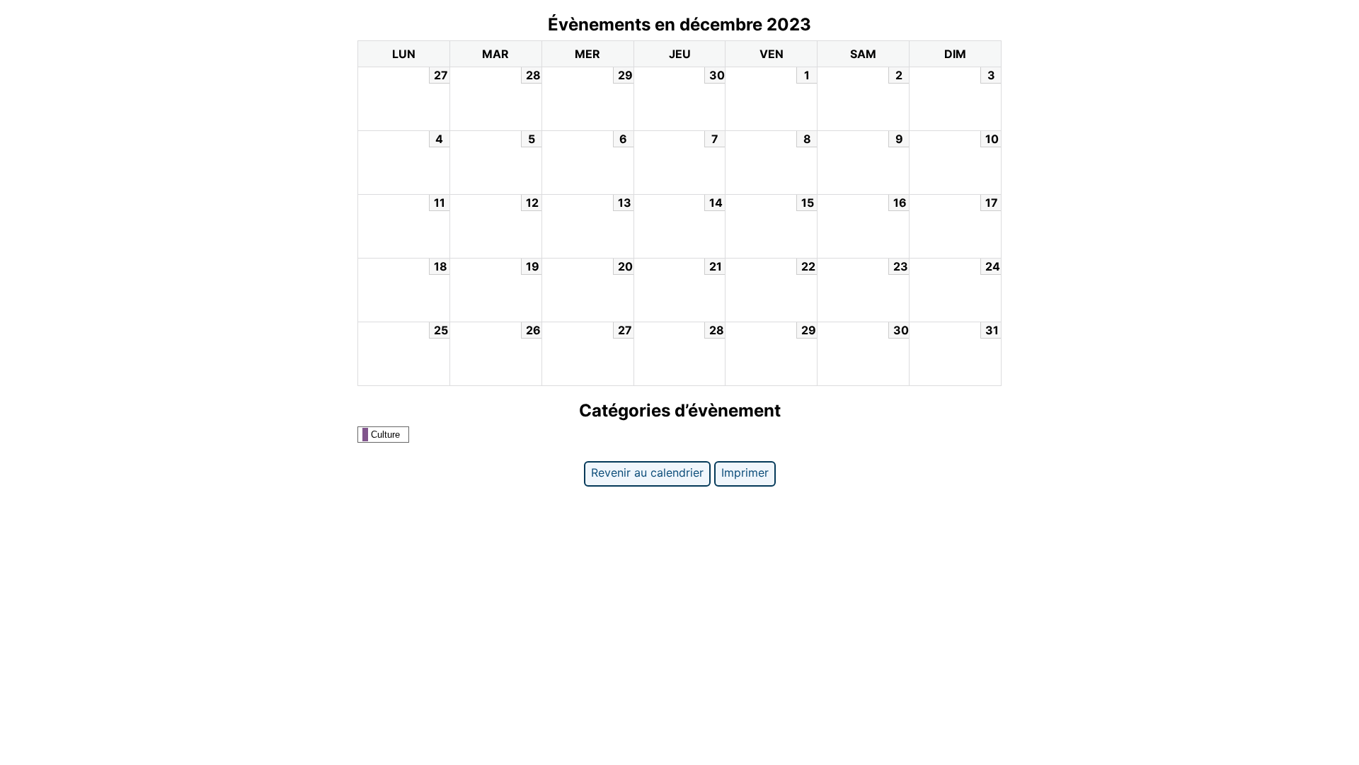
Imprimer (745, 472)
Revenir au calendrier (647, 472)
